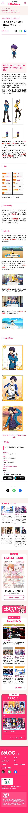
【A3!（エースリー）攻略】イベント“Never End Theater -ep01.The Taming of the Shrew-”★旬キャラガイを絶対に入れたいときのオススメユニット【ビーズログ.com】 (20, 541)
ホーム (2, 8)
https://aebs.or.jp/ (17, 804)
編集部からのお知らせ (19, 764)
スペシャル (8, 8)
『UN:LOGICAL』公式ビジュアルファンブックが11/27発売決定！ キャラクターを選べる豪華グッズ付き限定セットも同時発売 (20, 519)
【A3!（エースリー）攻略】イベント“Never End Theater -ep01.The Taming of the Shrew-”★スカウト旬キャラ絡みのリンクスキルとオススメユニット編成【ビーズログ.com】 (8, 661)
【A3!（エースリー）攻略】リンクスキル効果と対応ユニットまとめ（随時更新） (13, 643)
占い (15, 761)
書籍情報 (3, 764)
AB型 (18, 180)
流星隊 (8, 173)
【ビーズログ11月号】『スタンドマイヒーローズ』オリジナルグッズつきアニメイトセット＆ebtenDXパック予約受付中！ (7, 519)
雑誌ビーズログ (5, 761)
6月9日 (8, 180)
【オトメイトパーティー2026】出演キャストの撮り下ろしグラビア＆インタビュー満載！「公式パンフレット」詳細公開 (7, 540)
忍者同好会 (7, 176)
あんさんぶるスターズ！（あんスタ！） (8, 10)
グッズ (15, 758)
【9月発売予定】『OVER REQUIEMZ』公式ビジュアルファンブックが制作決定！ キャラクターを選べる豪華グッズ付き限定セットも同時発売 (8, 680)
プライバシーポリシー (16, 786)
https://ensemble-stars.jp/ (10, 466)
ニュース (3, 758)
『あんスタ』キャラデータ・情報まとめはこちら (14, 436)
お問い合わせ (4, 786)
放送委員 (19, 176)
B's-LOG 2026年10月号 (14, 591)
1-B (18, 173)
